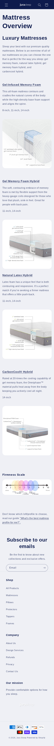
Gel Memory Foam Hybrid (21, 181)
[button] (6, 4)
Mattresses (12, 595)
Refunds (10, 657)
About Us (11, 643)
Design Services (15, 650)
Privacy (10, 664)
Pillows (10, 602)
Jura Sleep (21, 738)
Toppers (10, 616)
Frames (10, 623)
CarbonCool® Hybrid (17, 371)
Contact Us (12, 671)
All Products (12, 588)
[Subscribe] (44, 568)
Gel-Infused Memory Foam (21, 84)
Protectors (11, 609)
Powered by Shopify (36, 738)
